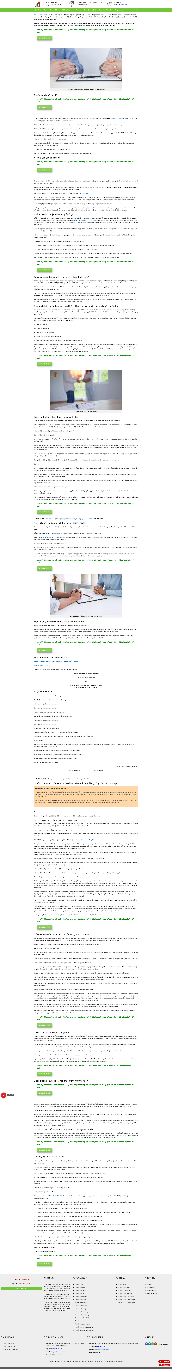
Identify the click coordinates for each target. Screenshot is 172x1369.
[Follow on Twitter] (149, 1343)
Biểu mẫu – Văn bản (105, 10)
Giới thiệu (38, 10)
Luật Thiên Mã (118, 1361)
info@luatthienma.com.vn (58, 1352)
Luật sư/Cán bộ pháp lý (51, 10)
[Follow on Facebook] (146, 1343)
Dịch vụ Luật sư (67, 10)
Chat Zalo (166, 1361)
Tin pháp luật (119, 10)
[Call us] (152, 1343)
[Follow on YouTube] (155, 1343)
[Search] (136, 10)
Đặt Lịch (166, 1365)
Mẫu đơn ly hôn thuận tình (42, 665)
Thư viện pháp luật (90, 10)
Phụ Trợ (78, 10)
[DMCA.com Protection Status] (163, 1344)
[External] (3, 1095)
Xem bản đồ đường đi (53, 1355)
